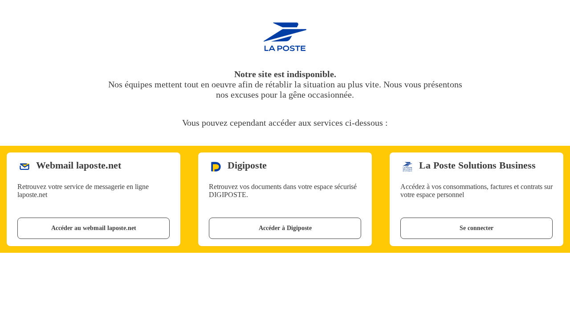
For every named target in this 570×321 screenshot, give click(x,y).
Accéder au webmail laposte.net (93, 228)
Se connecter (476, 228)
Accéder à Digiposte (285, 228)
